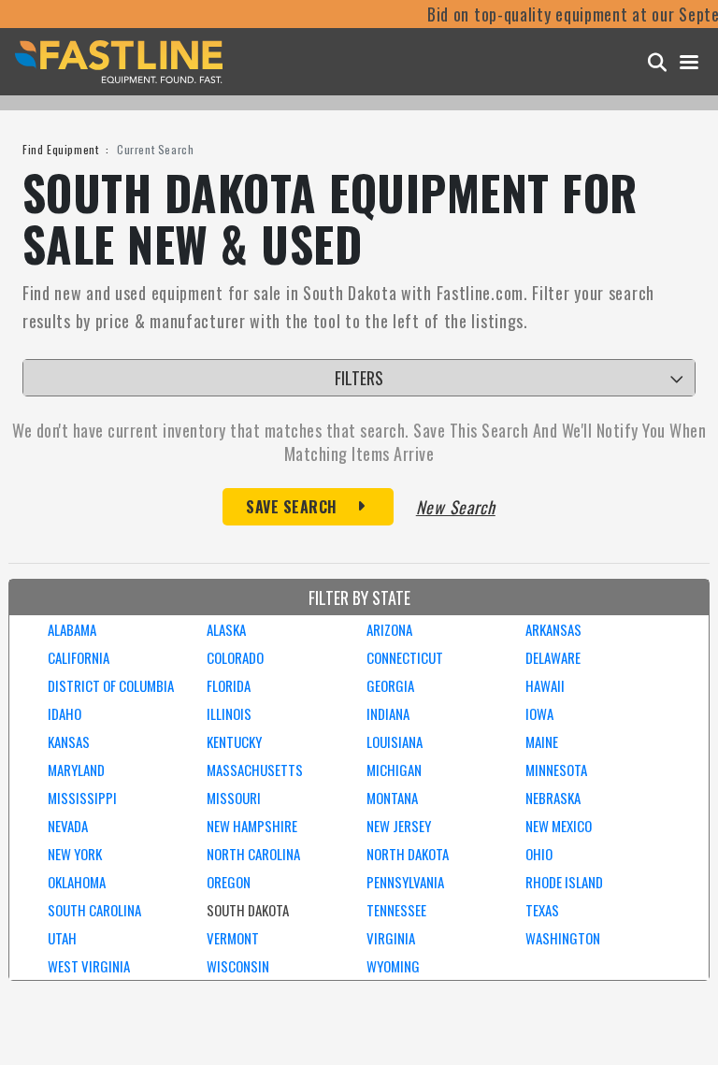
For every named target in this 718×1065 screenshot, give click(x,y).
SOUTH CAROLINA (94, 909)
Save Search (291, 507)
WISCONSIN (238, 966)
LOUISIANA (394, 741)
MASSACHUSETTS (255, 769)
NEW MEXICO (558, 825)
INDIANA (387, 713)
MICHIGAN (394, 769)
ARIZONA (389, 629)
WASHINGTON (562, 938)
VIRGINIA (390, 938)
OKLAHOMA (77, 881)
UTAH (62, 938)
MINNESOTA (556, 769)
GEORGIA (390, 685)
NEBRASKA (553, 797)
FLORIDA (229, 685)
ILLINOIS (229, 713)
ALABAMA (72, 629)
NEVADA (68, 825)
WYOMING (393, 966)
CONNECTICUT (404, 657)
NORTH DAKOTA (407, 853)
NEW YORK (75, 853)
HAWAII (545, 685)
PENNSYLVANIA (405, 881)
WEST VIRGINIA (89, 966)
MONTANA (392, 797)
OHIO (539, 853)
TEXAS (542, 909)
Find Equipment (60, 149)
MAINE (541, 741)
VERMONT (233, 938)
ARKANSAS (553, 629)
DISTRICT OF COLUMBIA (111, 685)
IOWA (539, 713)
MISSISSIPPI (82, 797)
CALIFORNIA (78, 657)
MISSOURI (234, 797)
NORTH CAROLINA (253, 853)
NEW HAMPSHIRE (252, 825)
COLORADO (235, 657)
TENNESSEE (396, 909)
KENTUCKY (234, 741)
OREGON (229, 881)
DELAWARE (553, 657)
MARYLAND (76, 769)
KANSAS (69, 741)
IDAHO (64, 713)
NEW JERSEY (398, 825)
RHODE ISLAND (564, 881)
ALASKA (226, 629)
